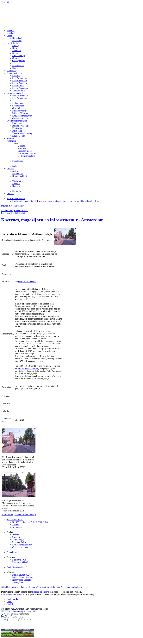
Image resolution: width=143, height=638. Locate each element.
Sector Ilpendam (19, 80)
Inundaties (11, 70)
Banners (16, 186)
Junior (9, 601)
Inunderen (16, 50)
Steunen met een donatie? (12, 206)
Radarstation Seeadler (21, 580)
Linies (9, 35)
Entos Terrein (7, 514)
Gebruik (16, 53)
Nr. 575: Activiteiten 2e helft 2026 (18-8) (30, 522)
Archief (15, 524)
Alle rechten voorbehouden (13, 594)
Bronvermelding (19, 176)
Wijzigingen (17, 181)
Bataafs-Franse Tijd (20, 126)
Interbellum (17, 131)
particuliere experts (40, 592)
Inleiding (11, 33)
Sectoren (16, 75)
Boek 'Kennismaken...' (17, 567)
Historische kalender (27, 281)
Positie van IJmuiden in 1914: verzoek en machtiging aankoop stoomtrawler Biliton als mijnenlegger (56, 201)
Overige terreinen (20, 118)
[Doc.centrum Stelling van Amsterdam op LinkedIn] (59, 587)
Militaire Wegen (19, 111)
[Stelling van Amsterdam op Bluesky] (18, 587)
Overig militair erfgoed (17, 121)
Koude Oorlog (18, 136)
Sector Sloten (18, 85)
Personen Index (25, 151)
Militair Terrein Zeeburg (28, 368)
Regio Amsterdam (20, 95)
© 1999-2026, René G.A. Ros (14, 210)
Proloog (15, 45)
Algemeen (11, 141)
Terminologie (18, 539)
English (10, 604)
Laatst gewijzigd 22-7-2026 (13, 213)
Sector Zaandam (19, 83)
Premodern (17, 123)
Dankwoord (17, 173)
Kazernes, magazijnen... (17, 93)
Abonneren (17, 527)
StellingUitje (17, 582)
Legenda (16, 183)
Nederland (17, 40)
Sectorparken (18, 106)
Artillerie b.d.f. (18, 90)
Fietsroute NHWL (20, 562)
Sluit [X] (5, 2)
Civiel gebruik (18, 60)
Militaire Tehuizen (20, 113)
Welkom (10, 30)
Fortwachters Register (27, 153)
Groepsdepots (18, 108)
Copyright (16, 191)
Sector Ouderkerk (20, 88)
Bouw (15, 48)
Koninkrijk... (18, 128)
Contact (10, 193)
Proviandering (18, 55)
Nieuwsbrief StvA (15, 519)
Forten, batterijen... (15, 73)
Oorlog (15, 58)
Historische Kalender (16, 198)
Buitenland (17, 38)
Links (14, 166)
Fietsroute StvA (19, 560)
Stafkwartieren (18, 103)
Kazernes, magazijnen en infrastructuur (39, 219)
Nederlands (12, 599)
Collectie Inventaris (26, 156)
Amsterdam (92, 219)
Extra (14, 68)
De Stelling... (12, 43)
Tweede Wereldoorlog (22, 133)
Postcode (22, 148)
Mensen (10, 138)
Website (21, 146)
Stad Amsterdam (19, 78)
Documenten (18, 65)
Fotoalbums (17, 161)
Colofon (10, 168)
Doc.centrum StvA (20, 575)
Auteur (15, 171)
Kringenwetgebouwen (22, 116)
